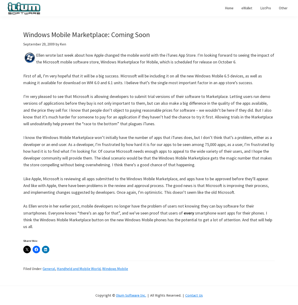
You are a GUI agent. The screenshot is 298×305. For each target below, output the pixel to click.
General (49, 268)
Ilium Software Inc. (131, 295)
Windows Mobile (115, 268)
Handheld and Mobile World (79, 268)
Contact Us (194, 295)
